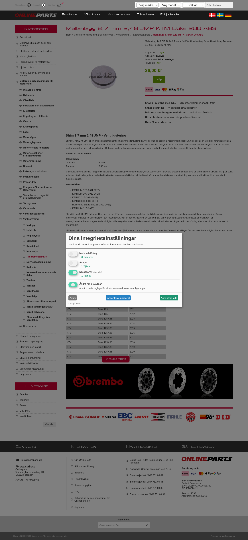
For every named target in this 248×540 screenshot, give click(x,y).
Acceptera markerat (118, 297)
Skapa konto (20, 5)
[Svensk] (220, 15)
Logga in (37, 5)
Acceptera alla (169, 297)
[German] (228, 15)
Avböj (73, 297)
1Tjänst (85, 266)
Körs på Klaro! (74, 303)
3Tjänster (86, 256)
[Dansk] (212, 15)
